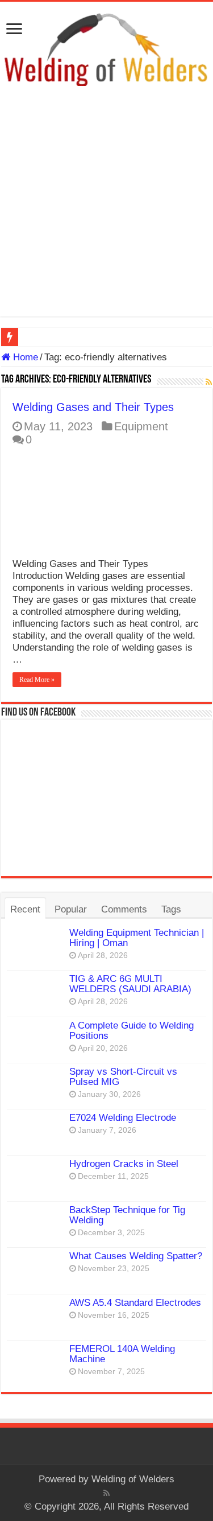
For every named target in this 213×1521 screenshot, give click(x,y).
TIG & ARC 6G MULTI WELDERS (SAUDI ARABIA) (130, 983)
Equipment (141, 426)
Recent (25, 909)
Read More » (37, 680)
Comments (124, 909)
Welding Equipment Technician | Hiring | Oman (136, 937)
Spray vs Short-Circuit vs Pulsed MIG (123, 1076)
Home (24, 357)
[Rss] (106, 1493)
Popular (71, 909)
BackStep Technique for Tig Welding (127, 1215)
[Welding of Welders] (106, 48)
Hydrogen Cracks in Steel (123, 1163)
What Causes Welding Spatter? (135, 1256)
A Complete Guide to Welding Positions (131, 1030)
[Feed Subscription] (209, 382)
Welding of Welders (132, 1479)
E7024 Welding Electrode (122, 1117)
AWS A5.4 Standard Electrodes (135, 1302)
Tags (171, 909)
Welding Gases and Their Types (93, 407)
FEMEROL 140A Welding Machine (122, 1353)
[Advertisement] (106, 209)
